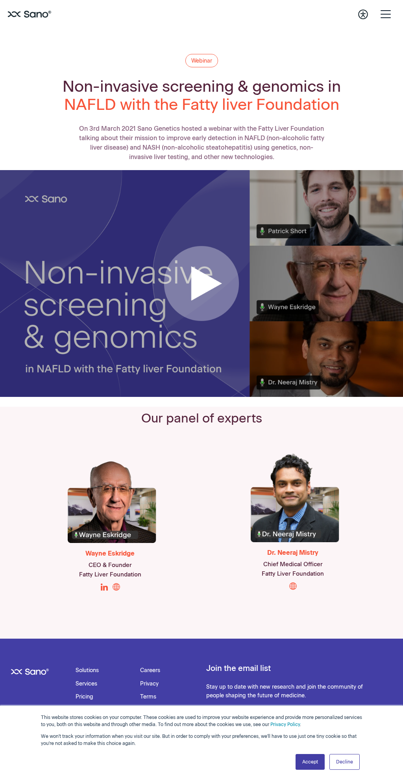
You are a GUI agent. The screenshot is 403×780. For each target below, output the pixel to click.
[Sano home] (29, 14)
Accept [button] (310, 762)
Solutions (87, 670)
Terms (148, 696)
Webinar (201, 60)
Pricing (84, 696)
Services (86, 683)
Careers (150, 670)
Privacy (149, 683)
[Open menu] (385, 14)
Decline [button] (344, 762)
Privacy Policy (285, 724)
